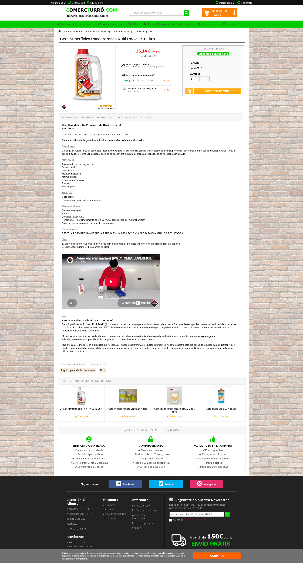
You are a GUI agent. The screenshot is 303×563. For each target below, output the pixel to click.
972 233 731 (78, 3)
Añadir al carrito (217, 90)
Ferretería (206, 24)
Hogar (186, 24)
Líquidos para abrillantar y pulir (137, 31)
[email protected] (76, 518)
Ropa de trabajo (110, 24)
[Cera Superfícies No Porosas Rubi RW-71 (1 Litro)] (87, 102)
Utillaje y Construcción (158, 24)
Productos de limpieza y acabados (103, 31)
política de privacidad (195, 520)
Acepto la (189, 520)
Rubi (102, 370)
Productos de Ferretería (74, 31)
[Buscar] (186, 13)
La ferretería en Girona (79, 546)
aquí (116, 556)
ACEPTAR (217, 555)
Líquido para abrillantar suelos (78, 370)
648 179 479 (96, 3)
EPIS (132, 24)
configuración (81, 559)
